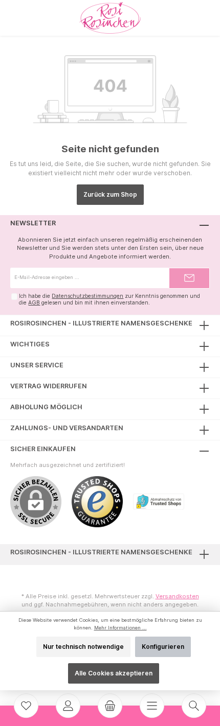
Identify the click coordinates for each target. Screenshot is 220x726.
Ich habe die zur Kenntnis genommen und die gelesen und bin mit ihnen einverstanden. (109, 299)
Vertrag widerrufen (48, 386)
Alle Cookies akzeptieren (113, 673)
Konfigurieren (163, 646)
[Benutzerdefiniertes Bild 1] (102, 506)
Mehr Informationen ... (120, 627)
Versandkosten (177, 596)
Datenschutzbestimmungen (87, 296)
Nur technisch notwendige (83, 646)
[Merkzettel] (26, 705)
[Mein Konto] (68, 705)
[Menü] (152, 705)
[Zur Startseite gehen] (110, 18)
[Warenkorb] (110, 705)
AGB (34, 302)
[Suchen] (194, 705)
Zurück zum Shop (110, 194)
